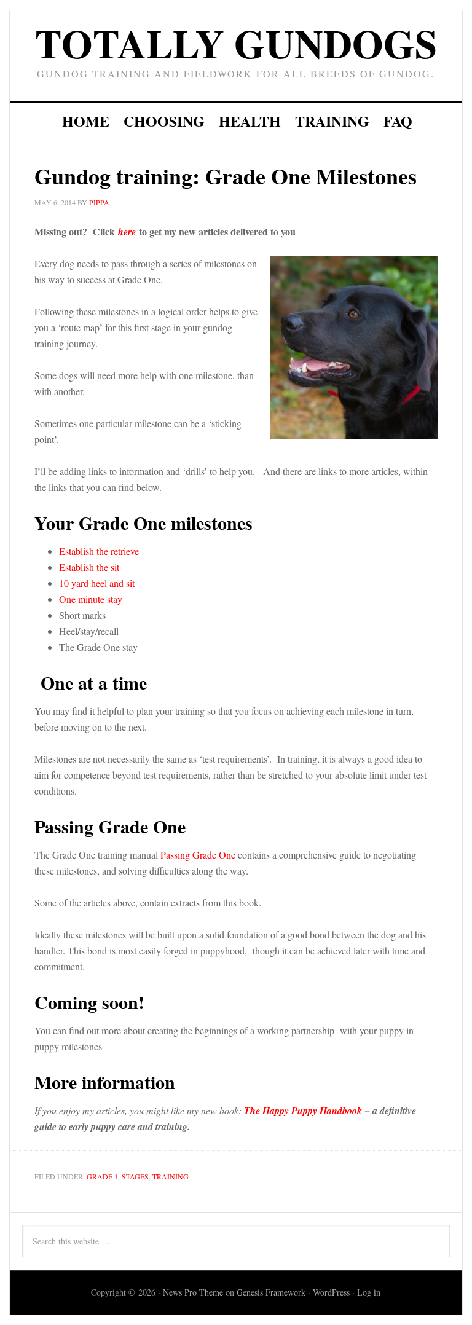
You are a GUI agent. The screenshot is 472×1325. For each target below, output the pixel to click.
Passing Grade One (197, 854)
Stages (135, 1176)
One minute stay (90, 598)
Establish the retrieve (99, 551)
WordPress (331, 1292)
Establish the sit (89, 566)
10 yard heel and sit (97, 582)
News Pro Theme (193, 1292)
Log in (368, 1292)
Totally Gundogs (236, 43)
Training (170, 1176)
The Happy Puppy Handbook (303, 1110)
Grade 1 (102, 1176)
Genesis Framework (271, 1292)
